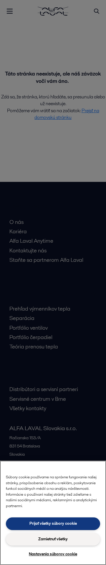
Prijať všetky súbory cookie (53, 523)
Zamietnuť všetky (53, 539)
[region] (53, 513)
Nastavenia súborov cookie (53, 554)
